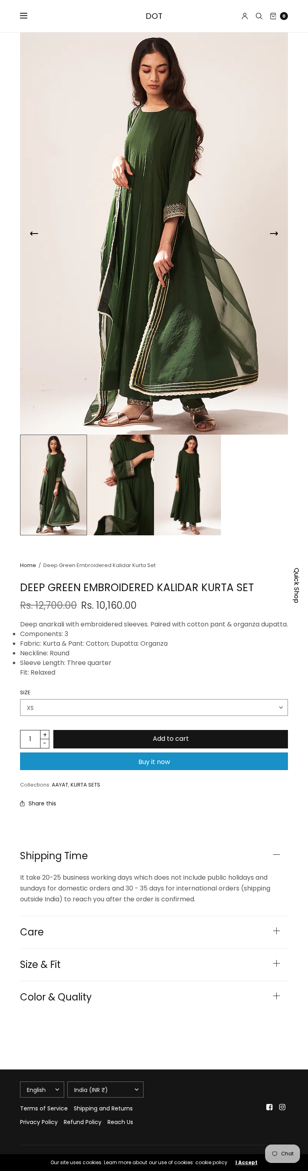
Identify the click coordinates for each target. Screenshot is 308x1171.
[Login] (245, 16)
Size (25, 692)
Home (28, 565)
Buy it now (154, 761)
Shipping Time (54, 856)
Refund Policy (82, 1122)
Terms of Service (44, 1108)
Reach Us (120, 1122)
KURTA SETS (85, 785)
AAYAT (60, 785)
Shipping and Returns (103, 1108)
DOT (154, 16)
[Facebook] (269, 1107)
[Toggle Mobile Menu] (29, 16)
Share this (42, 803)
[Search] (259, 16)
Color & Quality (56, 997)
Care (32, 932)
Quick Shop (296, 585)
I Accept (246, 1162)
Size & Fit (40, 965)
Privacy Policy (39, 1122)
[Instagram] (282, 1107)
